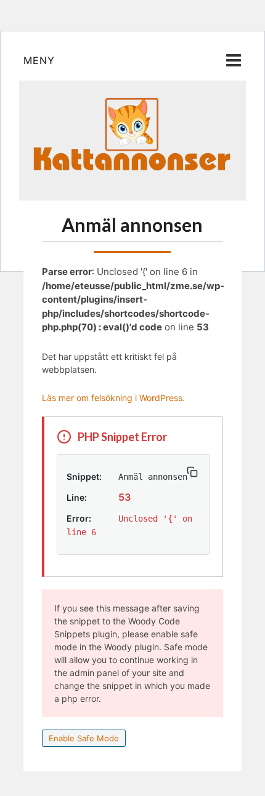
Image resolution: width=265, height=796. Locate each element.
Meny (39, 60)
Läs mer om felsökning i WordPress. (113, 397)
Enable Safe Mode (84, 738)
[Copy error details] (192, 472)
